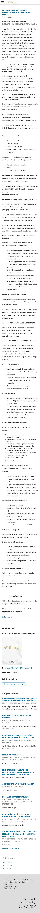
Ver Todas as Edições (9, 849)
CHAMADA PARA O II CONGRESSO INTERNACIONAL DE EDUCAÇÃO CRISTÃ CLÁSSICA (17, 12)
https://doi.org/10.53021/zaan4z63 (19, 668)
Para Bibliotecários (9, 869)
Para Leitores (7, 862)
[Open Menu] (2, 2)
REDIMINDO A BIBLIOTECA (19, 757)
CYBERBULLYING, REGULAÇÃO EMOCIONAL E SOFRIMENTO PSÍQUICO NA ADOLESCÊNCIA (19, 700)
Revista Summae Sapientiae (14, 684)
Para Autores (7, 865)
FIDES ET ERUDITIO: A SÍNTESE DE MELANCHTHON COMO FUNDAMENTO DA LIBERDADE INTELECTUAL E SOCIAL (18, 772)
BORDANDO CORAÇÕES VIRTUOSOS (17, 800)
